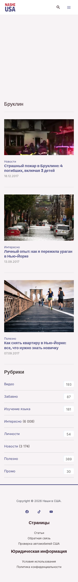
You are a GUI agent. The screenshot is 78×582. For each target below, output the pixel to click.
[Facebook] (27, 512)
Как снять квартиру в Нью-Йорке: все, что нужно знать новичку (35, 345)
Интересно (12, 247)
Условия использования (39, 561)
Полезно (10, 338)
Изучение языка (17, 409)
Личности (12, 434)
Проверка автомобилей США (39, 543)
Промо (9, 471)
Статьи (39, 533)
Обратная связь (39, 538)
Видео (9, 384)
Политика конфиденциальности (39, 567)
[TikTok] (39, 512)
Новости (10, 161)
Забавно (11, 396)
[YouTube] (51, 512)
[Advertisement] (39, 56)
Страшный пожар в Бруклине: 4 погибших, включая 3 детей (33, 168)
